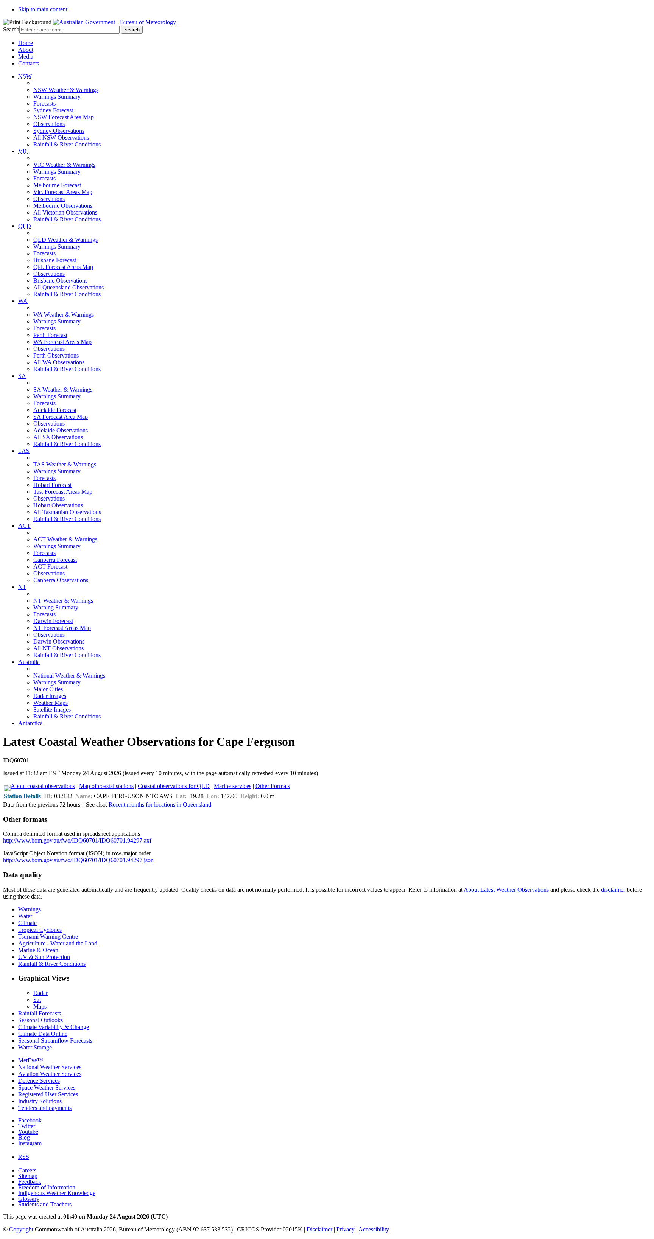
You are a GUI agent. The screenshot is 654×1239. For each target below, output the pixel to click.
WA (23, 301)
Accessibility (373, 1229)
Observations (49, 124)
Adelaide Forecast (54, 410)
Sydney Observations (58, 130)
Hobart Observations (58, 505)
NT (22, 587)
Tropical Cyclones (40, 930)
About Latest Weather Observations (506, 889)
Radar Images (49, 696)
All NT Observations (58, 648)
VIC (23, 151)
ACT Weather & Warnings (65, 539)
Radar (40, 993)
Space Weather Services (46, 1087)
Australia (29, 662)
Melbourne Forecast (57, 185)
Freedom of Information (46, 1187)
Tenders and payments (45, 1108)
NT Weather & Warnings (63, 600)
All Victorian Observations (65, 212)
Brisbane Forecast (54, 260)
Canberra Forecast (55, 560)
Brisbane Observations (60, 280)
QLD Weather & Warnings (65, 239)
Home (25, 43)
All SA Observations (58, 437)
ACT (24, 525)
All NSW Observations (61, 137)
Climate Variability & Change (53, 1027)
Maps (40, 1006)
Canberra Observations (60, 580)
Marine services (232, 786)
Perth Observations (56, 355)
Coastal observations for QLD (174, 786)
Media (25, 56)
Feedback (29, 1181)
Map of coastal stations (106, 786)
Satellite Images (52, 709)
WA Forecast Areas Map (62, 342)
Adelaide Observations (60, 430)
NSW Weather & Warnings (65, 90)
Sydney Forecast (53, 110)
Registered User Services (48, 1094)
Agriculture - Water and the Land (57, 943)
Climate (27, 923)
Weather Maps (50, 703)
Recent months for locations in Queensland (160, 804)
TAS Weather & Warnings (64, 464)
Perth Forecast (50, 335)
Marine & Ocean (38, 950)
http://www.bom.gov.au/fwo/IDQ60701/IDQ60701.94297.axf (77, 840)
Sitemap (27, 1176)
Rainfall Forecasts (39, 1013)
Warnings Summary (57, 96)
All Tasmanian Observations (67, 512)
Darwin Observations (58, 641)
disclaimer (613, 889)
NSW (25, 76)
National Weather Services (49, 1067)
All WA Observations (58, 362)
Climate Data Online (42, 1034)
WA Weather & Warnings (63, 314)
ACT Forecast (50, 566)
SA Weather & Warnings (62, 389)
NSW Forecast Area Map (63, 117)
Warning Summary (55, 607)
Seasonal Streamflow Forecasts (55, 1040)
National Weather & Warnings (69, 675)
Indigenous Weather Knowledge (56, 1193)
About (25, 50)
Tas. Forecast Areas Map (62, 491)
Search (11, 29)
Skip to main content (42, 9)
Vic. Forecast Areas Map (62, 192)
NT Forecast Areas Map (62, 628)
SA (22, 376)
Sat (37, 999)
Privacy (345, 1229)
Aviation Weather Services (49, 1074)
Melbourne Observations (62, 205)
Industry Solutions (40, 1101)
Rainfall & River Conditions (67, 144)
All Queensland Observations (68, 287)
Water (25, 916)
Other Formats (272, 786)
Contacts (28, 63)
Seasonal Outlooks (40, 1020)
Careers (27, 1170)
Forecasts (44, 103)
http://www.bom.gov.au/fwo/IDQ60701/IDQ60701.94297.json (78, 860)
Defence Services (39, 1080)
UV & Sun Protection (44, 957)
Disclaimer (319, 1229)
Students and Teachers (45, 1204)
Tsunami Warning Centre (48, 936)
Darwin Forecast (53, 621)
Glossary (28, 1198)
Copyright (21, 1229)
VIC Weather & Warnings (64, 165)
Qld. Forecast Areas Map (63, 267)
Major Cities (48, 689)
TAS (24, 451)
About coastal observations (43, 786)
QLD (24, 226)
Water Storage (35, 1047)
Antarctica (30, 723)
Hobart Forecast (52, 485)
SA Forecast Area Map (60, 417)
